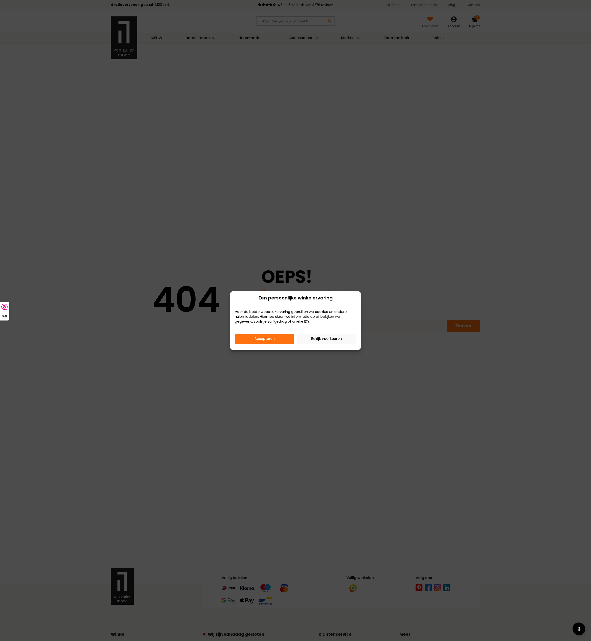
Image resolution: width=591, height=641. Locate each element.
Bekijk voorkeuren (326, 338)
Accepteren (264, 338)
